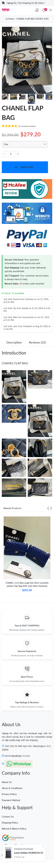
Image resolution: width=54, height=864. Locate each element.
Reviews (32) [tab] (37, 342)
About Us (7, 782)
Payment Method (11, 800)
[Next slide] (51, 508)
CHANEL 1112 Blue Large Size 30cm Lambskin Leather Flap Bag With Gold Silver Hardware (27, 584)
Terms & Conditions (12, 788)
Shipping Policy (10, 823)
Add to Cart (27, 167)
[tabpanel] (27, 557)
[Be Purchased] (8, 853)
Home (11, 19)
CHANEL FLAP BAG (15, 363)
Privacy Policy (9, 794)
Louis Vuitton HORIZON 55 (28, 853)
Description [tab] (14, 342)
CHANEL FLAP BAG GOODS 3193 (32, 19)
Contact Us (8, 816)
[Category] (50, 10)
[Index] (37, 10)
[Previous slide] (48, 508)
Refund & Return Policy (14, 829)
